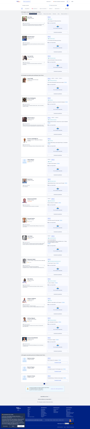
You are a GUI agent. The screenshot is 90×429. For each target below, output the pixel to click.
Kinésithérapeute (43, 412)
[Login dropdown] (68, 2)
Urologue (42, 416)
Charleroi (29, 411)
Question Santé (56, 412)
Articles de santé (56, 411)
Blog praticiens (68, 411)
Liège (28, 412)
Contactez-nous (68, 409)
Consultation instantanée (69, 416)
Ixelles (59, 13)
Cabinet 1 (49, 16)
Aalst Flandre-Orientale (31, 416)
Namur (29, 414)
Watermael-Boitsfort (64, 13)
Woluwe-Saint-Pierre (33, 13)
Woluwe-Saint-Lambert (47, 13)
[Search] (68, 5)
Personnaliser (5, 426)
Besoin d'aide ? (68, 414)
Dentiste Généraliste (44, 413)
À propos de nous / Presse (69, 413)
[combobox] (34, 5)
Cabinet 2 (52, 78)
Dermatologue (43, 409)
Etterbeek (54, 13)
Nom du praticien (56, 409)
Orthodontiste (43, 411)
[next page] (47, 383)
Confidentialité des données (70, 412)
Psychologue (42, 414)
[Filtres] (22, 9)
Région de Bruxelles (25, 13)
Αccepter (20, 426)
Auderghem (40, 13)
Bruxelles (29, 409)
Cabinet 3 (56, 78)
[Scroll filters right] (63, 9)
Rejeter (13, 426)
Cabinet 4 (60, 78)
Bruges (29, 413)
